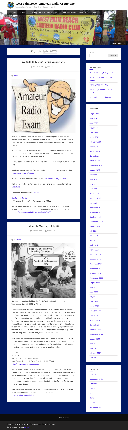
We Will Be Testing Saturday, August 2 (43, 62)
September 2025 (96, 165)
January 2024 (95, 259)
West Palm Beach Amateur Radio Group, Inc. (46, 4)
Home (14, 13)
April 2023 (94, 302)
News (92, 398)
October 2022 (95, 330)
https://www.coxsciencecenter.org (25, 364)
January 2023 (95, 316)
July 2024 (93, 231)
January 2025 (95, 203)
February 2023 (95, 311)
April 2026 (94, 133)
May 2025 (94, 184)
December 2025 (96, 151)
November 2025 (96, 156)
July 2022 (93, 344)
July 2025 (93, 175)
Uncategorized (95, 407)
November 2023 (96, 269)
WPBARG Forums (69, 13)
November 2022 (96, 325)
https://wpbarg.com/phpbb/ (23, 395)
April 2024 (94, 245)
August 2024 (95, 226)
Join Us (22, 13)
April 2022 (94, 348)
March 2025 (94, 194)
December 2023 (96, 264)
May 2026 (94, 128)
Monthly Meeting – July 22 (100, 85)
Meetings (17, 240)
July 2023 (93, 287)
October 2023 (95, 273)
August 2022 (95, 339)
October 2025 (95, 161)
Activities (93, 374)
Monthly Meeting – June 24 (100, 97)
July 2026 (93, 118)
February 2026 (95, 142)
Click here (16, 187)
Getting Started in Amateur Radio (44, 13)
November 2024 (96, 212)
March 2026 (94, 137)
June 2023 (94, 292)
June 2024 (94, 236)
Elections (93, 384)
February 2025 (95, 198)
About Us (82, 13)
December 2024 (96, 208)
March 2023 (94, 306)
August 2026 (95, 114)
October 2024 (95, 217)
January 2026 (95, 147)
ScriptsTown (28, 427)
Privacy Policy (64, 418)
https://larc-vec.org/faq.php (55, 179)
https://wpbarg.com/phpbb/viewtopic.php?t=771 (32, 212)
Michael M (51, 66)
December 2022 (96, 320)
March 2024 (94, 250)
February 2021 (95, 353)
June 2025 (94, 179)
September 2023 (96, 278)
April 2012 (94, 358)
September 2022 (96, 334)
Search (92, 52)
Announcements (96, 379)
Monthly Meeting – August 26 (101, 73)
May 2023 (94, 297)
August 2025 (95, 170)
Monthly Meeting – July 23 (43, 226)
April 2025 (94, 189)
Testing (17, 76)
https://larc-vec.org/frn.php (23, 173)
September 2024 (96, 222)
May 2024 (94, 240)
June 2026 (94, 123)
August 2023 (95, 283)
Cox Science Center (19, 198)
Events (92, 388)
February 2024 (95, 255)
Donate (94, 13)
